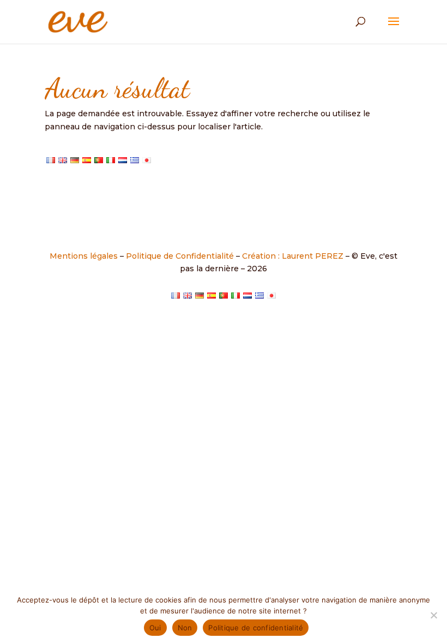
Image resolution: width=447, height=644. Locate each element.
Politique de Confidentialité (180, 256)
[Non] (433, 615)
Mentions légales (84, 256)
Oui (155, 627)
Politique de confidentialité (255, 627)
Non (185, 627)
